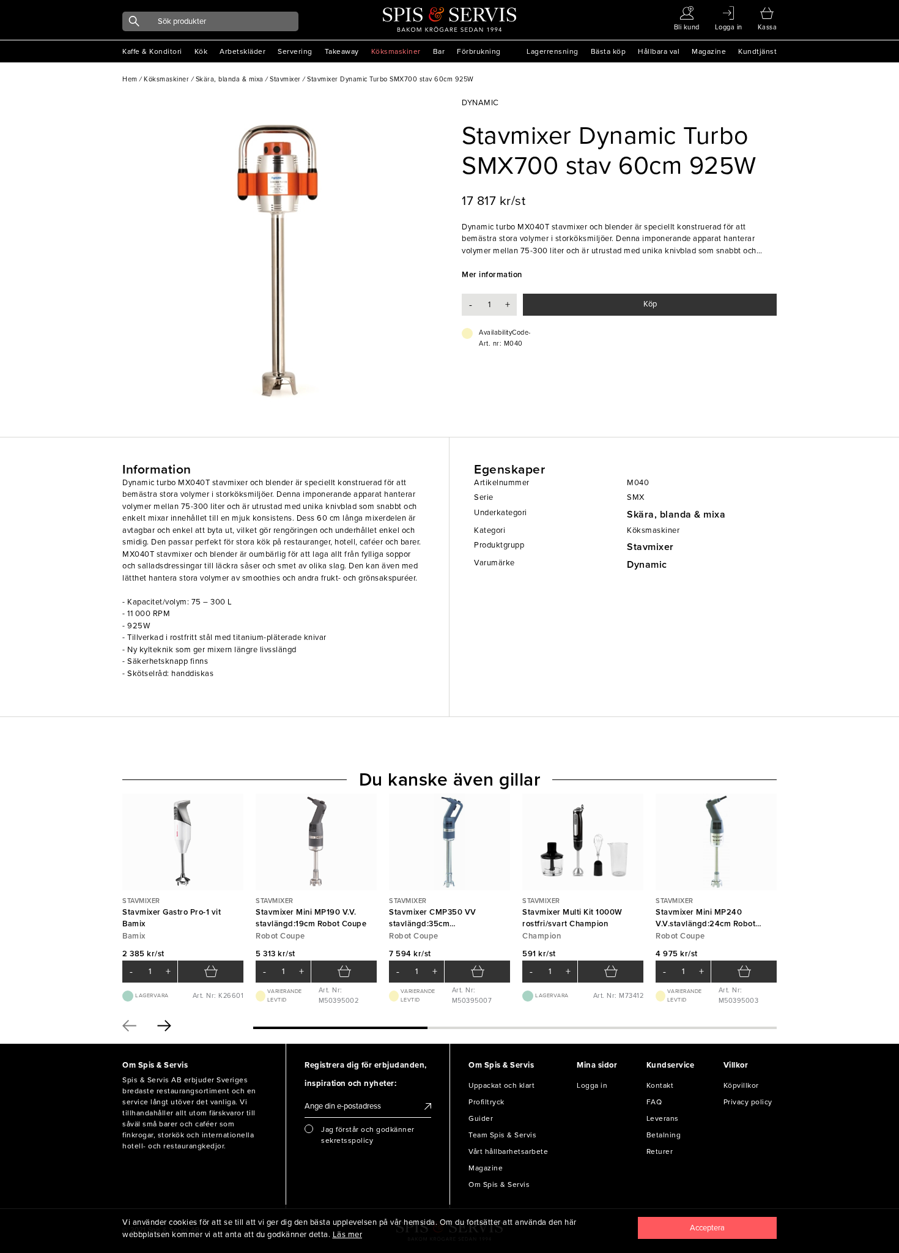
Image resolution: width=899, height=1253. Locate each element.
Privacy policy (747, 1102)
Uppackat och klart (501, 1085)
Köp (650, 304)
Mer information (492, 275)
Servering (295, 51)
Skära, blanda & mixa (676, 514)
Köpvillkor (741, 1085)
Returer (659, 1151)
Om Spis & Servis (499, 1184)
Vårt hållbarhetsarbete (508, 1151)
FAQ (654, 1102)
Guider (480, 1118)
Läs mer (348, 1235)
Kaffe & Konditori (152, 51)
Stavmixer (650, 547)
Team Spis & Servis (502, 1135)
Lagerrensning (553, 51)
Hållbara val (658, 51)
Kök (201, 51)
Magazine (709, 51)
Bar (439, 51)
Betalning (663, 1135)
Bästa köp (608, 51)
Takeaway (342, 51)
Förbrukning (479, 51)
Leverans (662, 1118)
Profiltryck (486, 1102)
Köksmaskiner (396, 51)
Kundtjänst (757, 51)
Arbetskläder (242, 51)
